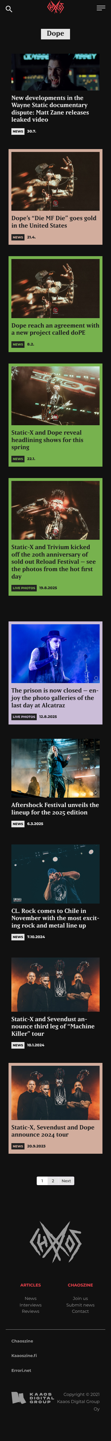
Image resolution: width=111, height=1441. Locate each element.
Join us (80, 1298)
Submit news (80, 1304)
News (31, 1298)
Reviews (30, 1311)
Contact (80, 1311)
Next (66, 1180)
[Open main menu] (101, 9)
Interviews (31, 1304)
